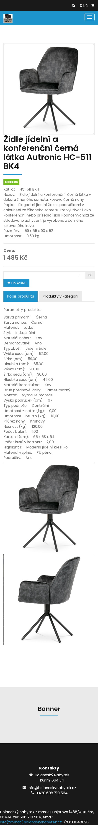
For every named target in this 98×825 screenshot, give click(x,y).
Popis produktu (20, 296)
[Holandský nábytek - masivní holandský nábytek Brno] (8, 17)
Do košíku (18, 283)
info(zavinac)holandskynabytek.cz (31, 822)
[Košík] (93, 5)
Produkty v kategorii (60, 296)
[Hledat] (73, 5)
